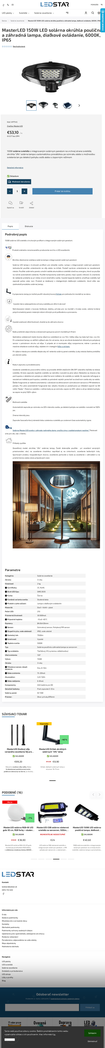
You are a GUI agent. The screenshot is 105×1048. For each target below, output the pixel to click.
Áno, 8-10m (41, 668)
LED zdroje (6, 974)
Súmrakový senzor (44, 627)
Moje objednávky (9, 943)
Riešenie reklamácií (10, 937)
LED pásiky (6, 961)
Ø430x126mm (42, 623)
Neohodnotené (19, 46)
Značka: (15, 126)
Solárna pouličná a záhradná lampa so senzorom (57, 647)
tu (54, 1034)
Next (99, 794)
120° (39, 655)
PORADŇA (94, 5)
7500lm (40, 635)
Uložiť (13, 211)
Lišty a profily (7, 977)
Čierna (40, 595)
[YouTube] (10, 900)
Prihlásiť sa (90, 1007)
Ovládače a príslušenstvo (12, 971)
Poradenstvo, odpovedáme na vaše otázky (19, 940)
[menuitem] (9, 12)
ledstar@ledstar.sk (9, 887)
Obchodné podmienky (11, 927)
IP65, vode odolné (44, 631)
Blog (4, 980)
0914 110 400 (7, 890)
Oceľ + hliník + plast (45, 607)
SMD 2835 (41, 591)
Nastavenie (10, 1040)
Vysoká (40, 639)
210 (38, 611)
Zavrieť (87, 211)
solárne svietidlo (21, 151)
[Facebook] (3, 4)
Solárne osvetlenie (44, 576)
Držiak (58, 294)
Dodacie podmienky (10, 918)
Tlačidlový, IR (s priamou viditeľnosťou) (52, 651)
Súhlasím (92, 1033)
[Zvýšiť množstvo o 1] (24, 191)
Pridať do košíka (62, 191)
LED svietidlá (7, 964)
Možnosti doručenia (21, 182)
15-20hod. (41, 673)
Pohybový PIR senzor (61, 627)
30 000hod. (41, 615)
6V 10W (40, 693)
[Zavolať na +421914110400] (8, 4)
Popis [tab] (10, 226)
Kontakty (5, 924)
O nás (4, 914)
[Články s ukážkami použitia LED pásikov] (8, 443)
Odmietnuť (92, 1041)
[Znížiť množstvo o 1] (10, 191)
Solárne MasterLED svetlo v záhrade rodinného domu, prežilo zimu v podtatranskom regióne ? (51, 430)
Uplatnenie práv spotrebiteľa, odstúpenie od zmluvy (23, 934)
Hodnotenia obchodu (10, 946)
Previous (93, 794)
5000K (39, 643)
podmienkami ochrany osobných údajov (65, 999)
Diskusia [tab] (29, 226)
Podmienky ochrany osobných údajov (17, 930)
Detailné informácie (15, 167)
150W (39, 659)
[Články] (8, 430)
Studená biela (42, 599)
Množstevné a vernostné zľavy (14, 921)
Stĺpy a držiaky (64, 346)
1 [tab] (52, 780)
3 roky (39, 663)
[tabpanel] (18, 750)
